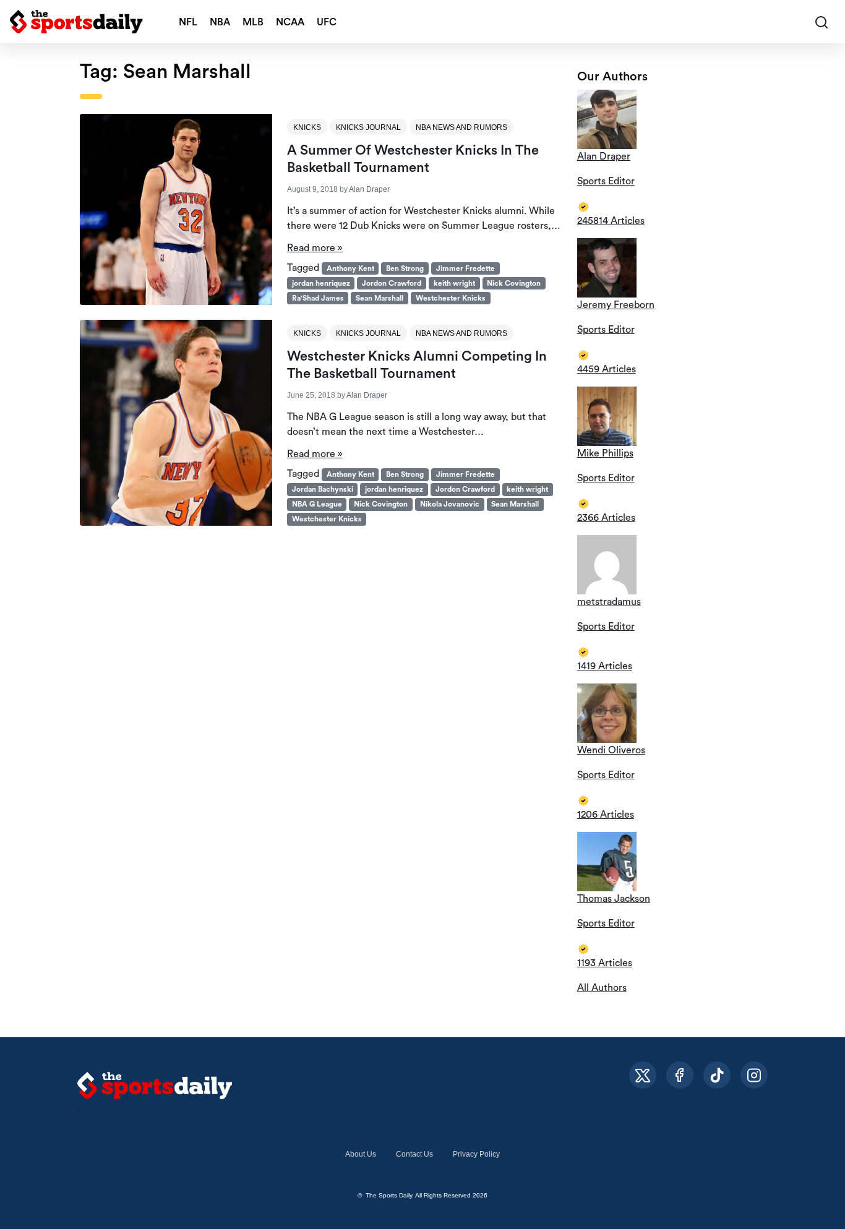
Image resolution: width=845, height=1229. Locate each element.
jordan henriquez (321, 283)
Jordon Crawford (391, 283)
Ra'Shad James (318, 298)
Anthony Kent (350, 268)
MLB (253, 22)
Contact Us (414, 1154)
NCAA (290, 22)
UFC (327, 22)
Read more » (315, 248)
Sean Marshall (379, 298)
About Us (360, 1154)
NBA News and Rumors (461, 127)
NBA (220, 22)
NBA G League (317, 504)
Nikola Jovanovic (449, 504)
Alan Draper (369, 189)
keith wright (454, 283)
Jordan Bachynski (322, 489)
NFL (188, 22)
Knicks (307, 127)
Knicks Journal (368, 127)
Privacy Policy (476, 1154)
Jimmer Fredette (465, 268)
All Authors (602, 988)
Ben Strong (405, 268)
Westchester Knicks (451, 298)
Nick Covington (514, 283)
